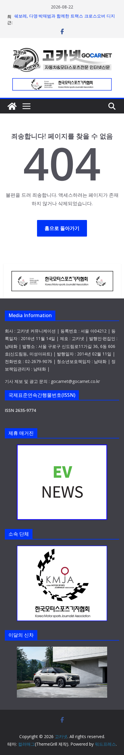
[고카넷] (12, 106)
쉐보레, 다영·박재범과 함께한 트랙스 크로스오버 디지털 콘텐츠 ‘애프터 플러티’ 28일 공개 (64, 19)
